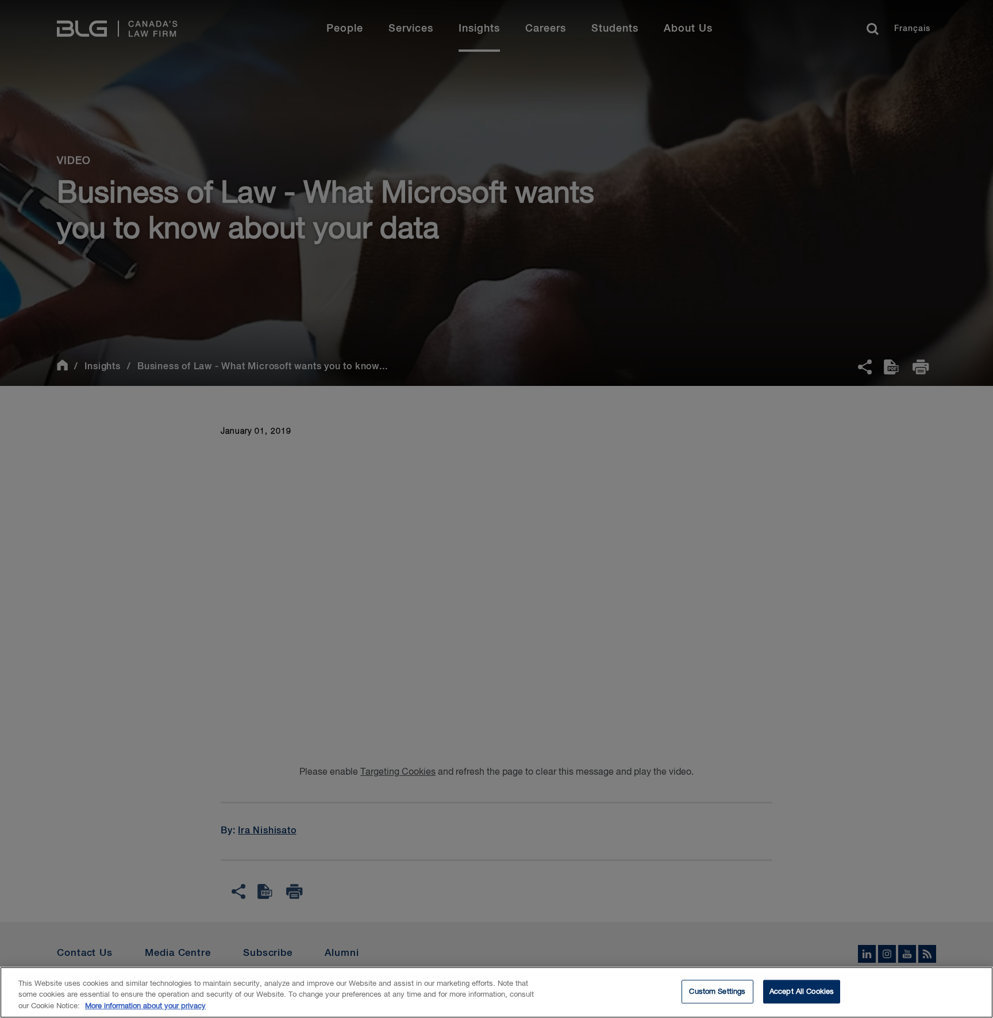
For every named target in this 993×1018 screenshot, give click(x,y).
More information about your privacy (145, 1006)
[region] (496, 992)
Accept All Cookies (801, 991)
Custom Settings (717, 991)
